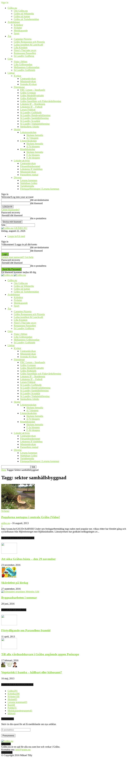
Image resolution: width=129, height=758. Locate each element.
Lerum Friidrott (27, 109)
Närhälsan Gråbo (28, 183)
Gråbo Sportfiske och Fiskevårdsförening (40, 101)
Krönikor (18, 25)
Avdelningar (14, 22)
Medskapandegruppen (20, 710)
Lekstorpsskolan (28, 132)
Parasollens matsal (29, 174)
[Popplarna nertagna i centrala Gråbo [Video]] (18, 508)
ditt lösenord (36, 203)
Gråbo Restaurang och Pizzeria (29, 42)
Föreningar (19, 87)
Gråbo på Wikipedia (24, 13)
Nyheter (18, 27)
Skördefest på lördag (14, 582)
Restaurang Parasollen (25, 53)
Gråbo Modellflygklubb (32, 95)
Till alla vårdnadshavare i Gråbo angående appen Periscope (40, 654)
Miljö (11, 713)
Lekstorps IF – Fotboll (31, 107)
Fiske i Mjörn (20, 61)
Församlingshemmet (30, 166)
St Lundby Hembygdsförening (35, 115)
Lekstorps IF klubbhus (31, 169)
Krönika (14, 693)
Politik (12, 707)
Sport (16, 33)
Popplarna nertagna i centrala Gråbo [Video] (30, 517)
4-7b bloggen (33, 146)
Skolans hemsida (34, 135)
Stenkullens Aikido (29, 126)
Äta (9, 36)
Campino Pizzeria (22, 39)
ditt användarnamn (39, 200)
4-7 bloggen (32, 138)
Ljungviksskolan (28, 140)
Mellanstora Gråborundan (26, 67)
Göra (10, 58)
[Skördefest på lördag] (9, 576)
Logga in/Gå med (16, 236)
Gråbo (13, 691)
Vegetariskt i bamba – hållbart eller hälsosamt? (31, 672)
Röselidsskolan (27, 149)
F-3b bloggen (33, 157)
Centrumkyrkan (28, 78)
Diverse (18, 177)
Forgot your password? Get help (17, 257)
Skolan (12, 699)
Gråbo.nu (12, 8)
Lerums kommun (28, 180)
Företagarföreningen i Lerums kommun (39, 188)
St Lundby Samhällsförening (34, 118)
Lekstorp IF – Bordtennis (32, 104)
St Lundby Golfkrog (24, 56)
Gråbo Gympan (28, 92)
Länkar (11, 73)
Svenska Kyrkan (28, 84)
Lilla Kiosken (20, 47)
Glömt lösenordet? (10, 209)
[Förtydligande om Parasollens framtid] (9, 624)
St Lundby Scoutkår (30, 121)
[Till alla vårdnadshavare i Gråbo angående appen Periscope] (9, 648)
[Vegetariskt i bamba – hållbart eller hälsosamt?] (9, 666)
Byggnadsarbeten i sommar (19, 597)
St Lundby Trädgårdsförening (35, 123)
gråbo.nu (5, 523)
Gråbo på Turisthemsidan (26, 19)
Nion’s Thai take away (25, 50)
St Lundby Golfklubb (24, 70)
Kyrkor (17, 75)
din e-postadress (38, 218)
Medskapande (21, 30)
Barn (11, 705)
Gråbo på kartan (22, 16)
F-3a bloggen (33, 155)
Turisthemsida (27, 186)
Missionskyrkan (28, 81)
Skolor (17, 129)
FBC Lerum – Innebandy (32, 90)
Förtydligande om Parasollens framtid (25, 630)
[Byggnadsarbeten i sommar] (20, 591)
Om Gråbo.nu (21, 10)
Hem (3, 470)
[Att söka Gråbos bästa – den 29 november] (9, 553)
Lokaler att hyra (22, 160)
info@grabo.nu (23, 749)
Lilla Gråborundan (23, 64)
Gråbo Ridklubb (28, 98)
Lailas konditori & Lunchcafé (28, 44)
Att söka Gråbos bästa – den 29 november (28, 559)
